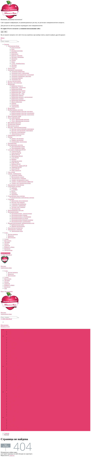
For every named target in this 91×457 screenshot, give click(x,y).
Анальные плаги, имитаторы (20, 73)
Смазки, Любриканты (14, 173)
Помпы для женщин (17, 138)
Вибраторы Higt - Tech (18, 92)
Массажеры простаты (14, 122)
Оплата (6, 244)
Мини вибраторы (16, 102)
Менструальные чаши (14, 116)
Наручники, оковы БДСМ (19, 165)
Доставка (7, 242)
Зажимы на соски (16, 161)
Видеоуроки (11, 108)
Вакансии (11, 236)
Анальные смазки (16, 175)
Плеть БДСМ (15, 169)
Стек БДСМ (15, 157)
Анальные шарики (17, 78)
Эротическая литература (15, 228)
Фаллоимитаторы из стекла (19, 218)
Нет (6, 31)
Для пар (6, 392)
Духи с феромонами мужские (20, 121)
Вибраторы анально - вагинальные (22, 97)
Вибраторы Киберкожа (18, 100)
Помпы (10, 137)
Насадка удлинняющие (18, 132)
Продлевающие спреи (18, 148)
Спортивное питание (14, 186)
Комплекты (14, 54)
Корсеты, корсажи (16, 55)
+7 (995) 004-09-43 (6, 255)
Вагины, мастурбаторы (15, 82)
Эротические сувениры (15, 229)
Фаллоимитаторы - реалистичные (21, 213)
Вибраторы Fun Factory (18, 90)
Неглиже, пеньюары (17, 57)
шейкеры (14, 188)
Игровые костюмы (17, 51)
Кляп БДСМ (15, 162)
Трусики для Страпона (18, 207)
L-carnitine (14, 189)
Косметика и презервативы (12, 417)
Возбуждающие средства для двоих (22, 111)
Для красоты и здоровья (18, 178)
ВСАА (13, 191)
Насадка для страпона (18, 202)
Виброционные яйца (17, 224)
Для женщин (8, 366)
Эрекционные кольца (17, 134)
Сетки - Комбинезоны (18, 63)
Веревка (13, 159)
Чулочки (14, 66)
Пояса (13, 62)
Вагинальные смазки (17, 177)
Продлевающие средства (15, 145)
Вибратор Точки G (17, 86)
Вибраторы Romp (16, 89)
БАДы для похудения (14, 81)
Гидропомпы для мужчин (19, 141)
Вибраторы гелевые (17, 98)
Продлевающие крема (18, 146)
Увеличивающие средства (15, 210)
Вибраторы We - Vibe (17, 94)
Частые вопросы (13, 234)
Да (2, 31)
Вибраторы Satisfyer (17, 95)
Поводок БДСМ (16, 153)
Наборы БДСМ (15, 164)
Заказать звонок (5, 253)
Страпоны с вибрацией (18, 205)
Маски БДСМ (15, 154)
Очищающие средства (14, 135)
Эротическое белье (13, 46)
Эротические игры (17, 231)
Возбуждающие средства (15, 110)
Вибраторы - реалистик (18, 87)
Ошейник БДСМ (16, 167)
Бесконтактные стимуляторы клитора (22, 197)
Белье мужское (15, 47)
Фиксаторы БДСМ (17, 156)
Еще (5, 288)
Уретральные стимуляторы (16, 185)
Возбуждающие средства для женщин (22, 113)
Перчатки (14, 58)
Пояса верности (16, 170)
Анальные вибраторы (18, 71)
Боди (12, 49)
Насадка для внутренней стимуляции (22, 129)
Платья (13, 60)
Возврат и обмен (9, 247)
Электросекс (15, 106)
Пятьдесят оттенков (14, 376)
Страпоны (11, 199)
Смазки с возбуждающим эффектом (22, 181)
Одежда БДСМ (15, 151)
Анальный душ (16, 79)
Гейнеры (14, 193)
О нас (6, 232)
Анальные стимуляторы (15, 70)
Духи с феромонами (14, 118)
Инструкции (11, 237)
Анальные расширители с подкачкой (22, 74)
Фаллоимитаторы (13, 212)
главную (11, 455)
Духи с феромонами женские (20, 119)
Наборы (13, 103)
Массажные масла (13, 126)
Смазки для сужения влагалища (21, 183)
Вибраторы (11, 84)
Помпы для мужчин (17, 140)
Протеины (14, 194)
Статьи (6, 239)
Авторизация (8, 250)
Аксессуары (11, 68)
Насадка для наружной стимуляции (22, 130)
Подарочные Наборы (14, 124)
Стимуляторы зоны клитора (16, 196)
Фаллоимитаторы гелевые (19, 215)
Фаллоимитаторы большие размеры (22, 220)
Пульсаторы (15, 105)
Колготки (14, 52)
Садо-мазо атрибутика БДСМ (17, 149)
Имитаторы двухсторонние (19, 201)
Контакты (7, 248)
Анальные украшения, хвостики (21, 76)
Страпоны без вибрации (18, 204)
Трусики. (14, 65)
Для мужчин (8, 336)
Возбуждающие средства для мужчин (22, 114)
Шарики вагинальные (18, 226)
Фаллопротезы (15, 209)
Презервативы (12, 143)
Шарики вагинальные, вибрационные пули (21, 223)
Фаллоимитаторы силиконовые (20, 221)
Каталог (6, 44)
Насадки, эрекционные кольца (17, 127)
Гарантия (7, 245)
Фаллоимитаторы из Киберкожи (21, 217)
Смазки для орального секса (19, 180)
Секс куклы (11, 172)
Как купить (7, 240)
